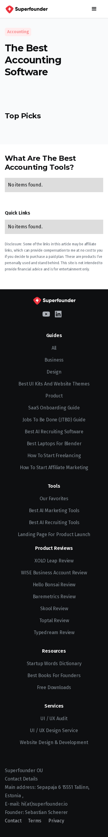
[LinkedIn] (58, 313)
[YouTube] (46, 313)
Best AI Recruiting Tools (54, 522)
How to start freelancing (54, 455)
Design (54, 372)
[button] (94, 9)
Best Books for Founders (54, 675)
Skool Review (54, 608)
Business (54, 360)
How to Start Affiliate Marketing (54, 467)
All (54, 348)
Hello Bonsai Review (54, 584)
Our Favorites (54, 498)
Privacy (56, 821)
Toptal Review (54, 620)
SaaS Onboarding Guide (54, 408)
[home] (26, 9)
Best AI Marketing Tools (54, 510)
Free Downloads (54, 687)
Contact (13, 821)
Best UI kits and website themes (54, 384)
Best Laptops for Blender (54, 443)
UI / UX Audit (54, 718)
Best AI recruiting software (54, 431)
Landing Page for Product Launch (54, 534)
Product (54, 396)
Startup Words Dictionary (54, 663)
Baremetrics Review (54, 596)
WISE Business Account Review (54, 573)
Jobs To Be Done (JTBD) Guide (54, 420)
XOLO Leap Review (54, 561)
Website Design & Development (54, 742)
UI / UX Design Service (54, 730)
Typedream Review (54, 632)
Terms (34, 821)
